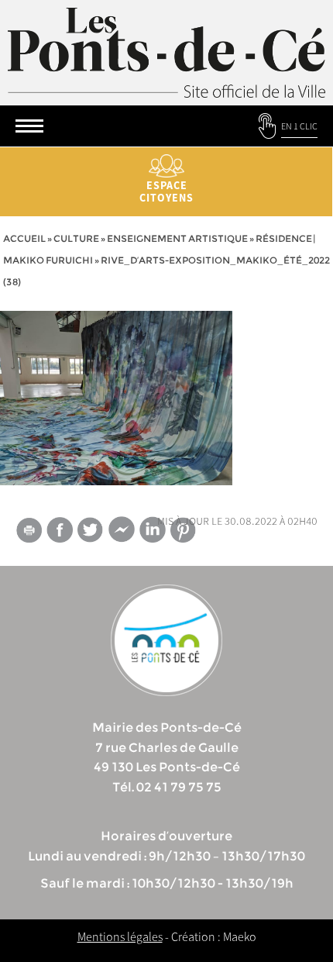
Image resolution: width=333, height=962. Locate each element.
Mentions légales (120, 936)
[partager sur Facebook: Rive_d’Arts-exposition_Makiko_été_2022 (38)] (59, 530)
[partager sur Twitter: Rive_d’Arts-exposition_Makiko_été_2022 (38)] (90, 530)
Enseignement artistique (177, 238)
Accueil (24, 238)
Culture (76, 238)
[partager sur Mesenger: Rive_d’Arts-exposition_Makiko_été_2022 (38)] (121, 532)
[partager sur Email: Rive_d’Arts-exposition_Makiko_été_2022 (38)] (28, 532)
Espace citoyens (166, 191)
